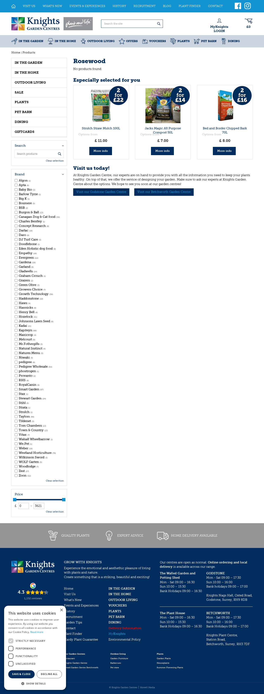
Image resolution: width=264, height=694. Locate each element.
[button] (35, 683)
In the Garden (28, 63)
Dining (21, 122)
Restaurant (69, 658)
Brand (20, 174)
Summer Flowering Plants (170, 667)
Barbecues (115, 663)
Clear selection (55, 160)
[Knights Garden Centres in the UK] (52, 24)
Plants (22, 102)
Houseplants (163, 663)
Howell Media (147, 687)
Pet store (114, 667)
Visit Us (69, 594)
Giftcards (24, 132)
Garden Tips (73, 622)
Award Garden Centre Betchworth (81, 667)
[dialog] (35, 648)
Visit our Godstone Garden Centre (101, 192)
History (69, 611)
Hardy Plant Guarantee (81, 639)
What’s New (73, 600)
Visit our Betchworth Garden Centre (164, 192)
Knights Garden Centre (75, 663)
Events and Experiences (81, 605)
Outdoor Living (30, 82)
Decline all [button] (49, 674)
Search (20, 146)
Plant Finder (73, 634)
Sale (19, 92)
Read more (37, 632)
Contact (69, 628)
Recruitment (73, 617)
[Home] (13, 6)
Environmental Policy (124, 639)
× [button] (61, 610)
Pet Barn (23, 112)
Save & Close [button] (21, 674)
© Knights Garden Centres (123, 687)
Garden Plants (164, 658)
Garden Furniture (119, 658)
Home (68, 588)
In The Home (27, 72)
